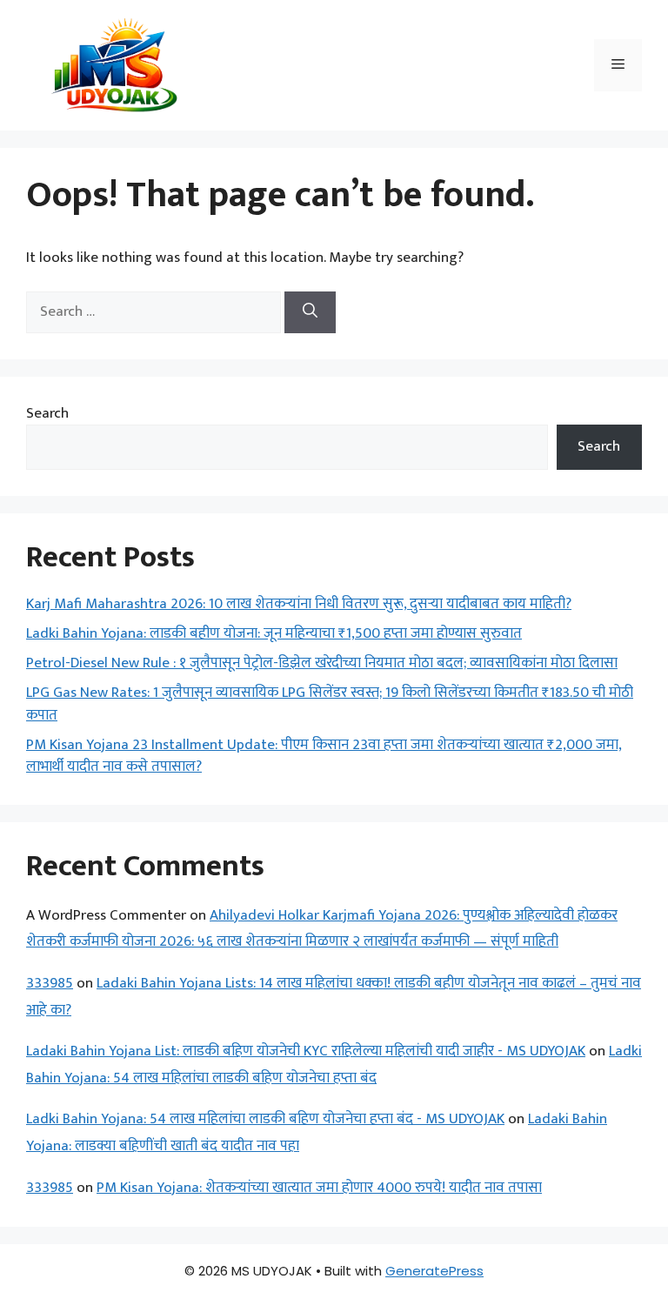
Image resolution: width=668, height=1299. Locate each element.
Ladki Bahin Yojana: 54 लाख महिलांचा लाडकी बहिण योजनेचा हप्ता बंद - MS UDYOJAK (265, 1119)
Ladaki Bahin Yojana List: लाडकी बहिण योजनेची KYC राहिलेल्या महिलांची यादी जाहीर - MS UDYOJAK (305, 1051)
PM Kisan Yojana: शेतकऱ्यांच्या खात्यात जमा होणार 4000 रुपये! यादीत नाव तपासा (319, 1187)
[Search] (310, 312)
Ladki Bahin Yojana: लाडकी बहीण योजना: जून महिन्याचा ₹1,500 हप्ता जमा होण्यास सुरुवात (274, 633)
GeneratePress (434, 1271)
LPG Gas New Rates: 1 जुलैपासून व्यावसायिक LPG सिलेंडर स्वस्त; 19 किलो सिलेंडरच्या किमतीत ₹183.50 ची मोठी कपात (329, 703)
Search (47, 413)
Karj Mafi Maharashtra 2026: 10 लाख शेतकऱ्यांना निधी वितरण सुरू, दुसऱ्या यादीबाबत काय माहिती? (298, 604)
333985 (49, 983)
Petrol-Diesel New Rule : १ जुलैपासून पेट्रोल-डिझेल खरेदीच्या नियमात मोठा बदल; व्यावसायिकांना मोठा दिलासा (322, 663)
